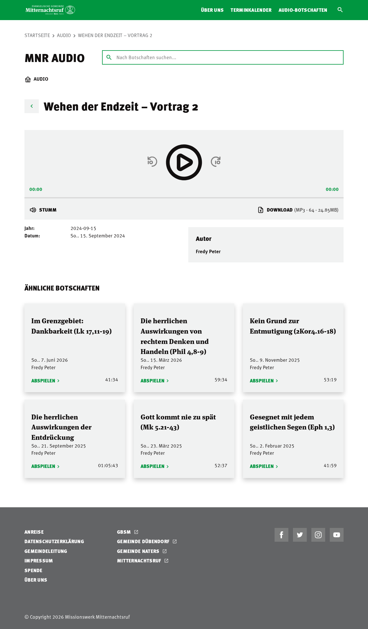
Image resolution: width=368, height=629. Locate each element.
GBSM (124, 531)
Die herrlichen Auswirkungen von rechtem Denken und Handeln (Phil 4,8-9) (175, 335)
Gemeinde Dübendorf (144, 541)
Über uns (212, 9)
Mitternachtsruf (139, 560)
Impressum (38, 560)
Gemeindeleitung (45, 551)
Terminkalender (251, 9)
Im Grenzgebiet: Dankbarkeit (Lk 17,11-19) (71, 325)
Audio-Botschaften (303, 9)
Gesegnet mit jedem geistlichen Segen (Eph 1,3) (292, 421)
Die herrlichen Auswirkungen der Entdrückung (61, 426)
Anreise (34, 531)
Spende (33, 570)
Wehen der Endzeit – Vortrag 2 (115, 35)
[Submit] (109, 57)
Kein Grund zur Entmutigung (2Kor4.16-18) (293, 325)
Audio (64, 35)
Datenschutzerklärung (54, 541)
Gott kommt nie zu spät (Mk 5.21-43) (178, 421)
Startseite (37, 35)
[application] (184, 195)
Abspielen (43, 380)
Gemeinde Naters (139, 551)
